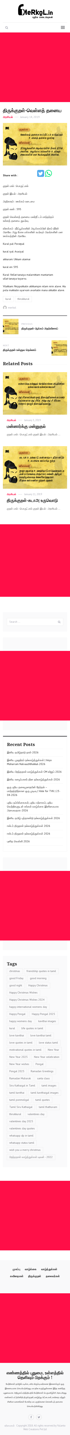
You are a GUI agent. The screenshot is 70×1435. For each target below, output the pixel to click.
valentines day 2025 (21, 1121)
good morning (38, 978)
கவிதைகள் (17, 1276)
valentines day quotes (22, 1128)
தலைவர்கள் (53, 1276)
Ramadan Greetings (42, 1071)
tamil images (49, 1085)
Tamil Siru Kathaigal (20, 1107)
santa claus (43, 1078)
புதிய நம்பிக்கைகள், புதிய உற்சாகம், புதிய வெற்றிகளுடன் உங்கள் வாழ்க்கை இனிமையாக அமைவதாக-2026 (33, 806)
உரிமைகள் (9, 1425)
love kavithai (16, 1035)
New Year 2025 (18, 1057)
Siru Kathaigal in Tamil (22, 1085)
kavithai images (47, 1021)
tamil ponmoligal (19, 1100)
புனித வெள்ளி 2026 (18, 841)
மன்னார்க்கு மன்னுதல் (26, 426)
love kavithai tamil (40, 1035)
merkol (12, 307)
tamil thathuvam (48, 1107)
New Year (53, 1049)
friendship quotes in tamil (41, 971)
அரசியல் (8, 117)
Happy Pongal (17, 1014)
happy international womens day (28, 1007)
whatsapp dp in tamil (21, 1135)
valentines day (36, 1114)
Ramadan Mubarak (20, 1078)
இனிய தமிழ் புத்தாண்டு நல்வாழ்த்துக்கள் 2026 (33, 818)
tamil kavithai (16, 1092)
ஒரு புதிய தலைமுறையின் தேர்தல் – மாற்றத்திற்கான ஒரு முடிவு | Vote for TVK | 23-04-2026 (33, 791)
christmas (14, 971)
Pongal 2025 (16, 1071)
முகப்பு (16, 1269)
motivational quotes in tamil (25, 1049)
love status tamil (48, 1042)
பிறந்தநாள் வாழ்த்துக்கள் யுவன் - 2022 (31, 1157)
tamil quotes (42, 1100)
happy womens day (20, 1021)
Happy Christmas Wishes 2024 (27, 999)
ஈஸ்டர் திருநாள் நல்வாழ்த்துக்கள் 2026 (28, 826)
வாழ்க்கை (31, 1269)
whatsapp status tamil (21, 1142)
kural (8, 299)
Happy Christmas (38, 985)
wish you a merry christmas (25, 1150)
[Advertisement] (35, 67)
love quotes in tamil (20, 1042)
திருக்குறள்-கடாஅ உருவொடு (32, 500)
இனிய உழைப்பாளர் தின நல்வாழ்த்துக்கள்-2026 (33, 779)
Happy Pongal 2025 (43, 1014)
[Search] (59, 622)
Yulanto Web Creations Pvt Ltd (44, 1427)
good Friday (16, 978)
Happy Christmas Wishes (23, 992)
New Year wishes (19, 1064)
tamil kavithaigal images (45, 1092)
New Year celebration (46, 1057)
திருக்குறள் (34, 1276)
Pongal (40, 1064)
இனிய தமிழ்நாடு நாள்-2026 (22, 752)
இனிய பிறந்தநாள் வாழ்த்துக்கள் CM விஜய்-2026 (34, 771)
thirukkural (23, 299)
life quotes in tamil (32, 1028)
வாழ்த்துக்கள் (49, 1269)
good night (15, 985)
